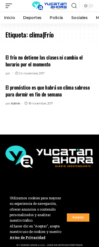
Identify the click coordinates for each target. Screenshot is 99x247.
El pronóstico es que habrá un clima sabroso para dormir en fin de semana (48, 91)
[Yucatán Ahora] (49, 5)
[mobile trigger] (10, 6)
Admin (15, 103)
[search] (74, 5)
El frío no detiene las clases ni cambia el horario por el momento (44, 61)
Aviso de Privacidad (27, 237)
